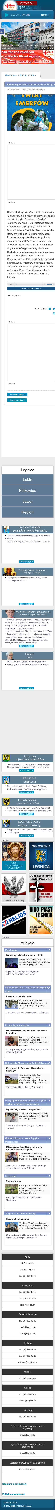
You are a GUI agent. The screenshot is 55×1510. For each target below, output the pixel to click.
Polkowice (27, 490)
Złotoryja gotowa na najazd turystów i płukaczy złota (28, 767)
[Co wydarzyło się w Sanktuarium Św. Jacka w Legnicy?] (14, 855)
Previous (5, 36)
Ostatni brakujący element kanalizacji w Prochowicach (28, 541)
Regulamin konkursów (14, 1483)
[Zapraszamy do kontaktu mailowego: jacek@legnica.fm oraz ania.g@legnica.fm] (27, 56)
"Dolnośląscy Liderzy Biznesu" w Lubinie (24, 1087)
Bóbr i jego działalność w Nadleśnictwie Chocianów (23, 1198)
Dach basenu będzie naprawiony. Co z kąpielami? (27, 788)
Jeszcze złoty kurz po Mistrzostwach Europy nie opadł (28, 764)
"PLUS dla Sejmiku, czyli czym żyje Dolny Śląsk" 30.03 (29, 810)
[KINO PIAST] (41, 919)
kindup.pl (28, 1506)
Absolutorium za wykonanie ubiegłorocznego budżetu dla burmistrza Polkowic (26, 1167)
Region (27, 512)
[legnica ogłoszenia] (41, 855)
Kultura (23, 75)
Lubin (33, 75)
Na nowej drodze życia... (17, 580)
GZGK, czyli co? (13, 832)
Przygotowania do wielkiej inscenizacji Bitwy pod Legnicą (30, 829)
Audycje (27, 942)
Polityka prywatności (13, 1494)
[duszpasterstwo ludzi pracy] (41, 887)
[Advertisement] (27, 171)
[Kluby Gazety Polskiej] (14, 887)
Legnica (27, 469)
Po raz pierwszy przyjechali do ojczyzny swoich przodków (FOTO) (27, 1050)
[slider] (27, 36)
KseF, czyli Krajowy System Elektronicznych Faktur (27, 664)
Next (49, 36)
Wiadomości (11, 75)
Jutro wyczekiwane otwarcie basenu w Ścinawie (27, 1012)
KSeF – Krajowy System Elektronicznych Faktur (26, 661)
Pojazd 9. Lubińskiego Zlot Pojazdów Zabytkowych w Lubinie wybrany (22, 972)
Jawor (27, 501)
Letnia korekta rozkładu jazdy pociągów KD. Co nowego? (27, 1126)
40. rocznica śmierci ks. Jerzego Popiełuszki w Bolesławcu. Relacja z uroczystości (26, 1236)
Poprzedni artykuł (17, 394)
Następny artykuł (17, 400)
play (10, 284)
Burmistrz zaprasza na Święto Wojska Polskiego (26, 786)
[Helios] (14, 919)
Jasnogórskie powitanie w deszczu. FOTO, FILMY (27, 577)
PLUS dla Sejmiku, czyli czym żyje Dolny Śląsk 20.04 (28, 807)
